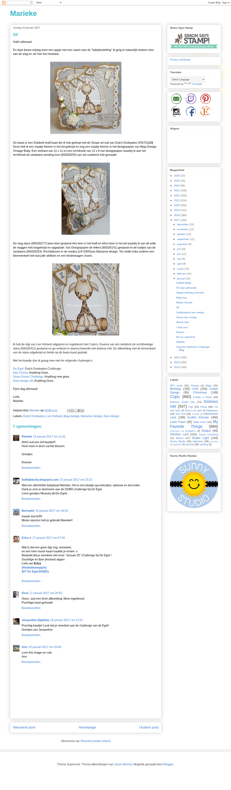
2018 (177, 215)
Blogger (168, 764)
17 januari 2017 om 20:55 (45, 593)
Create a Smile (202, 397)
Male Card (200, 422)
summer (177, 444)
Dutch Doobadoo (34, 416)
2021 (177, 200)
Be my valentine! (185, 337)
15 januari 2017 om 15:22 (76, 479)
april (180, 263)
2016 (177, 357)
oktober (181, 234)
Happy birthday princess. (190, 292)
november (183, 229)
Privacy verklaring (180, 59)
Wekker (180, 341)
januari (181, 278)
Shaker (206, 430)
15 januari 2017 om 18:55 (51, 510)
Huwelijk (195, 414)
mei (179, 258)
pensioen (214, 441)
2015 (177, 362)
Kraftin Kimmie (198, 417)
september (183, 239)
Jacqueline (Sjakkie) (35, 620)
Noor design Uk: (23, 380)
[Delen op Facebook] (79, 410)
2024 (177, 185)
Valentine (198, 441)
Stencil (179, 438)
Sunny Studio (178, 441)
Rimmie (27, 436)
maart (180, 268)
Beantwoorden (31, 467)
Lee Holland (54, 416)
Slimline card (179, 434)
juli (179, 248)
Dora (25, 593)
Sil (177, 307)
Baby (209, 385)
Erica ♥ (26, 537)
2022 (177, 195)
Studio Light (200, 438)
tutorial (189, 444)
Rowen (180, 332)
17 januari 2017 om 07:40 (48, 537)
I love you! (182, 327)
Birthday (175, 389)
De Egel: (18, 368)
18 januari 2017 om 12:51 (66, 620)
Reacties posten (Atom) (96, 741)
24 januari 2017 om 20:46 (45, 646)
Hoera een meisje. (186, 317)
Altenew (195, 385)
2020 (177, 205)
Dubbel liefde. (184, 282)
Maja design (71, 416)
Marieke (23, 13)
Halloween (212, 410)
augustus (182, 244)
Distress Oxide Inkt (182, 402)
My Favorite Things (194, 424)
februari (182, 273)
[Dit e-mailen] (69, 410)
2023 (177, 190)
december (183, 224)
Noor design (111, 416)
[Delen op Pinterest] (82, 410)
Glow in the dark (193, 410)
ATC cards (176, 385)
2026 (177, 175)
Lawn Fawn (178, 422)
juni (179, 254)
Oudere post (148, 727)
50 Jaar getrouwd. (186, 287)
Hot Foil (180, 413)
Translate (196, 83)
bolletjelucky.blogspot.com (40, 479)
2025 (177, 180)
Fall (191, 406)
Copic (175, 396)
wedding (204, 444)
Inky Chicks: (21, 372)
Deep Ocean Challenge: (28, 376)
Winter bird (182, 322)
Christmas (200, 392)
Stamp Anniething (208, 434)
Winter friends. (184, 302)
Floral (203, 406)
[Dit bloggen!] (72, 410)
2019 (177, 210)
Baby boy (181, 297)
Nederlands (175, 431)
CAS (195, 389)
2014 (177, 367)
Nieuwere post (24, 727)
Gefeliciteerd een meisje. (190, 312)
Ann (24, 646)
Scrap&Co (190, 431)
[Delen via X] (75, 410)
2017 (177, 220)
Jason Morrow (123, 764)
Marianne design (91, 416)
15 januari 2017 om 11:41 (49, 436)
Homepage (87, 727)
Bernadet (28, 510)
